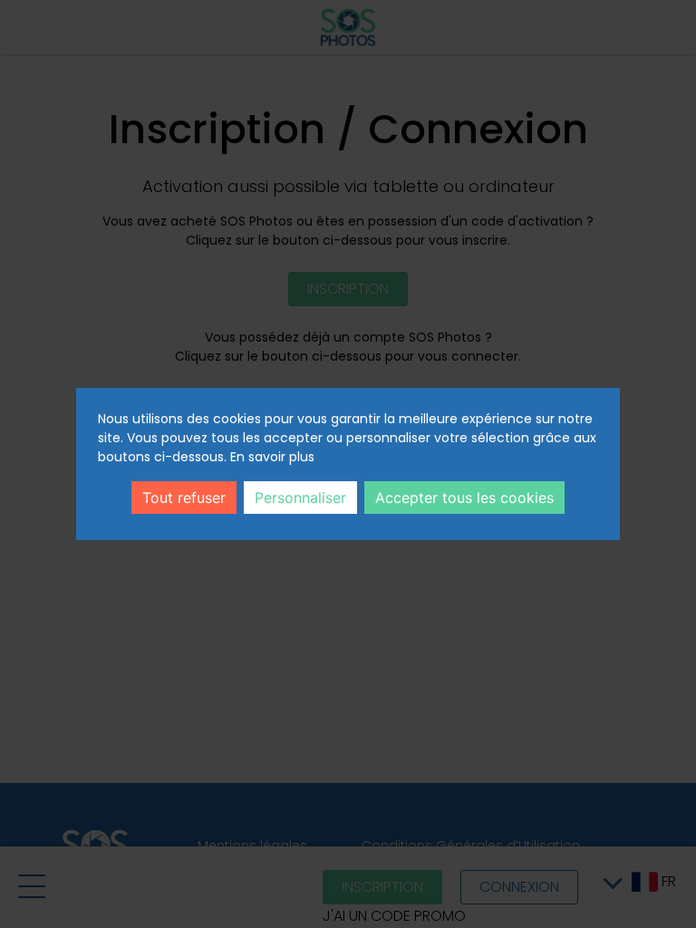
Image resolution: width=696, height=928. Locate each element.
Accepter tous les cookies (464, 497)
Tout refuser (184, 497)
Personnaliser (300, 497)
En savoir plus (272, 457)
